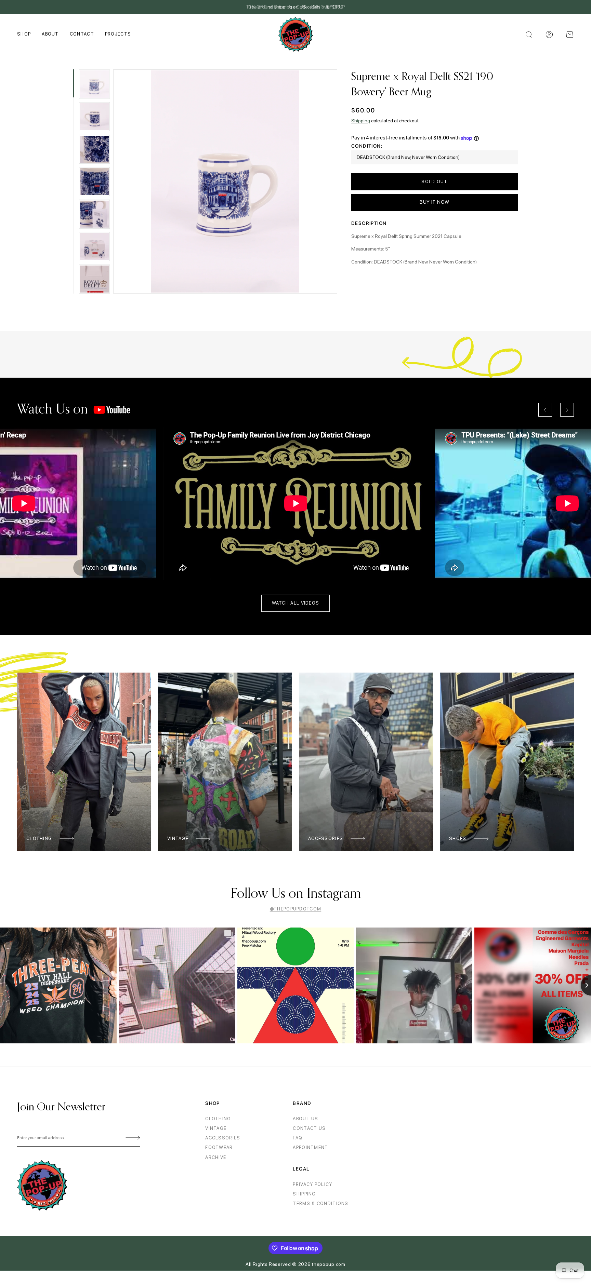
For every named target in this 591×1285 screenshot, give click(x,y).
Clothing (39, 838)
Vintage (177, 838)
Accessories (325, 838)
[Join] (131, 1138)
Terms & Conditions (320, 1203)
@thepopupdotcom (295, 908)
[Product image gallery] (225, 181)
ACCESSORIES (222, 1137)
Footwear (219, 1147)
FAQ (297, 1137)
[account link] (549, 34)
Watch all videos (295, 603)
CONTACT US (309, 1128)
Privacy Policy (312, 1184)
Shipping (360, 120)
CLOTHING (218, 1118)
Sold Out (434, 181)
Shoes (458, 838)
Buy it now (434, 202)
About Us (305, 1118)
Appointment (310, 1147)
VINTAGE (215, 1128)
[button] (570, 34)
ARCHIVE (215, 1157)
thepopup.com (328, 1264)
